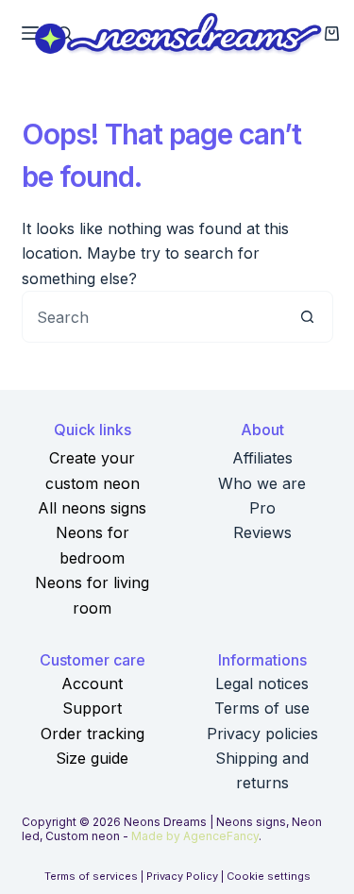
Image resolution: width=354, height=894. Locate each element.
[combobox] (152, 317)
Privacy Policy (182, 876)
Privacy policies (262, 733)
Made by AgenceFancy (195, 836)
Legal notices (262, 683)
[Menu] (30, 33)
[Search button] (307, 317)
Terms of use (262, 708)
